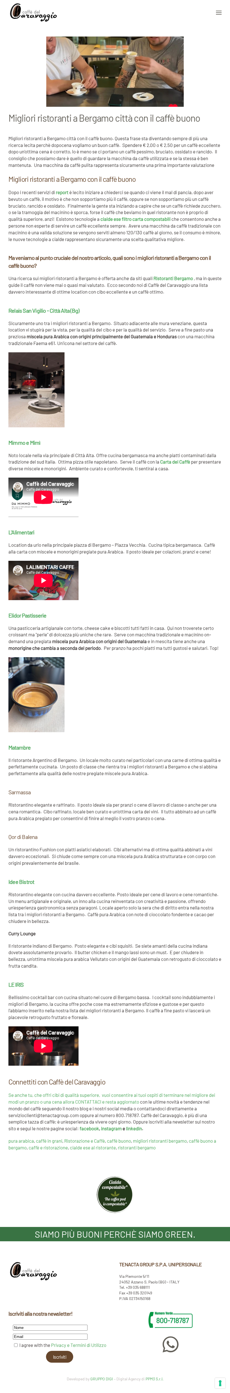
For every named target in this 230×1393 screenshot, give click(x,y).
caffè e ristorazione (48, 1147)
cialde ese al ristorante (93, 1147)
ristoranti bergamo (137, 1147)
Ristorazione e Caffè (84, 1141)
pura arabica (21, 1141)
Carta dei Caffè (175, 461)
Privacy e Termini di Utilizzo (78, 1345)
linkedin (134, 1128)
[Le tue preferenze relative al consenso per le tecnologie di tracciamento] (220, 1383)
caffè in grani (49, 1141)
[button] (219, 12)
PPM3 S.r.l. (155, 1378)
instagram (111, 1128)
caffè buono (119, 1141)
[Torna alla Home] (33, 12)
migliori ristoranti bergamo (160, 1141)
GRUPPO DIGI (101, 1378)
